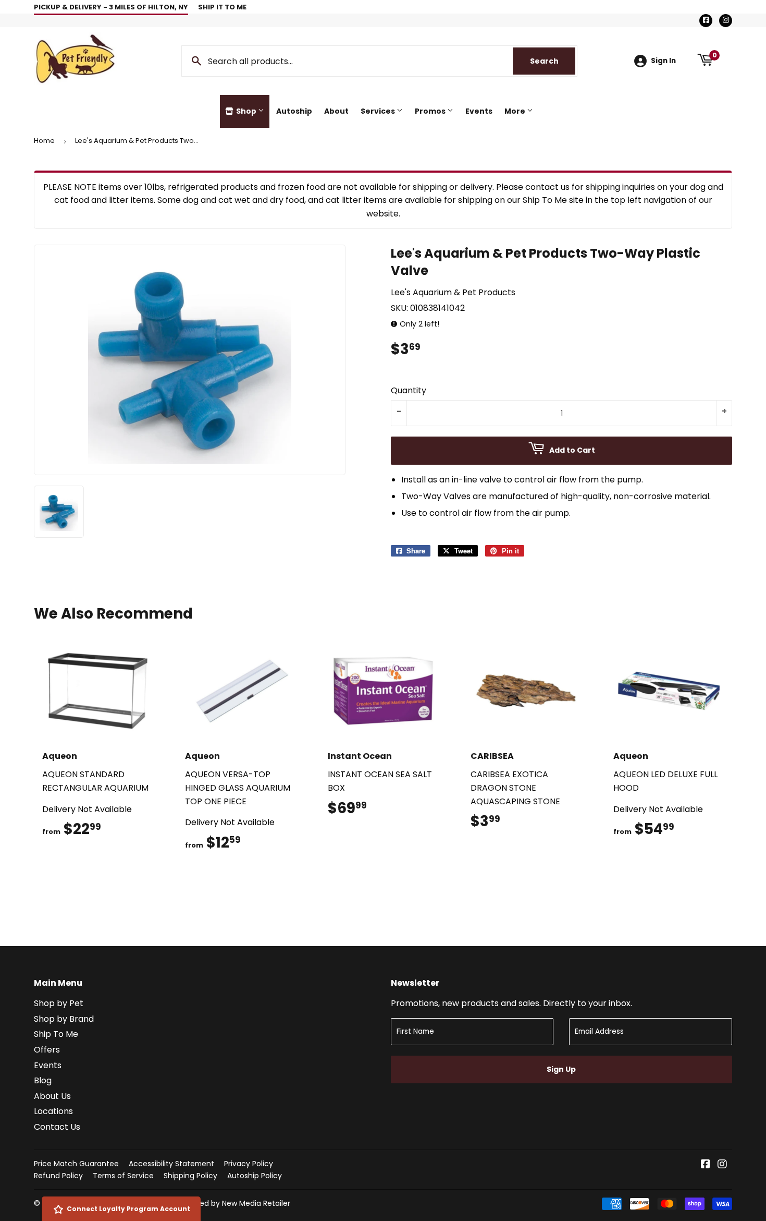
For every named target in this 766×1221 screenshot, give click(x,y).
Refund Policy (58, 1175)
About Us (52, 1096)
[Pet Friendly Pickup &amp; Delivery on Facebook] (705, 1165)
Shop (246, 111)
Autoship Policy (254, 1175)
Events (478, 111)
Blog (43, 1080)
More (515, 111)
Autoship (294, 111)
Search (552, 61)
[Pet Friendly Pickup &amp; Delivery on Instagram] (722, 1165)
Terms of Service (123, 1175)
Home (44, 141)
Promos (431, 111)
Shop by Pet (58, 1003)
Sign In (663, 61)
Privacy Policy (248, 1163)
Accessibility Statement (171, 1163)
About (336, 111)
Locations (53, 1111)
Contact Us (57, 1127)
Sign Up (561, 1069)
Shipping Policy (190, 1175)
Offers (47, 1050)
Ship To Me (56, 1034)
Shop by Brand (64, 1019)
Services (379, 111)
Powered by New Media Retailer (234, 1203)
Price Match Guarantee (76, 1163)
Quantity (408, 390)
